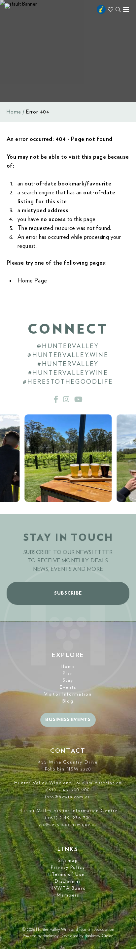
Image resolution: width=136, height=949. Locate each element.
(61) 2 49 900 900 (68, 790)
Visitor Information (68, 694)
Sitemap (68, 860)
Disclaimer (68, 881)
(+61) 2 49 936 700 (68, 817)
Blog (68, 701)
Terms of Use (68, 874)
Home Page (32, 281)
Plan (68, 673)
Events (68, 687)
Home (14, 112)
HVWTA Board (68, 888)
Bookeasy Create (99, 936)
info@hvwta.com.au (68, 797)
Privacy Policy (68, 867)
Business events (68, 719)
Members (68, 895)
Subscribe (68, 593)
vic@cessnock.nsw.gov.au (68, 824)
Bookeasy (51, 936)
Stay (68, 680)
